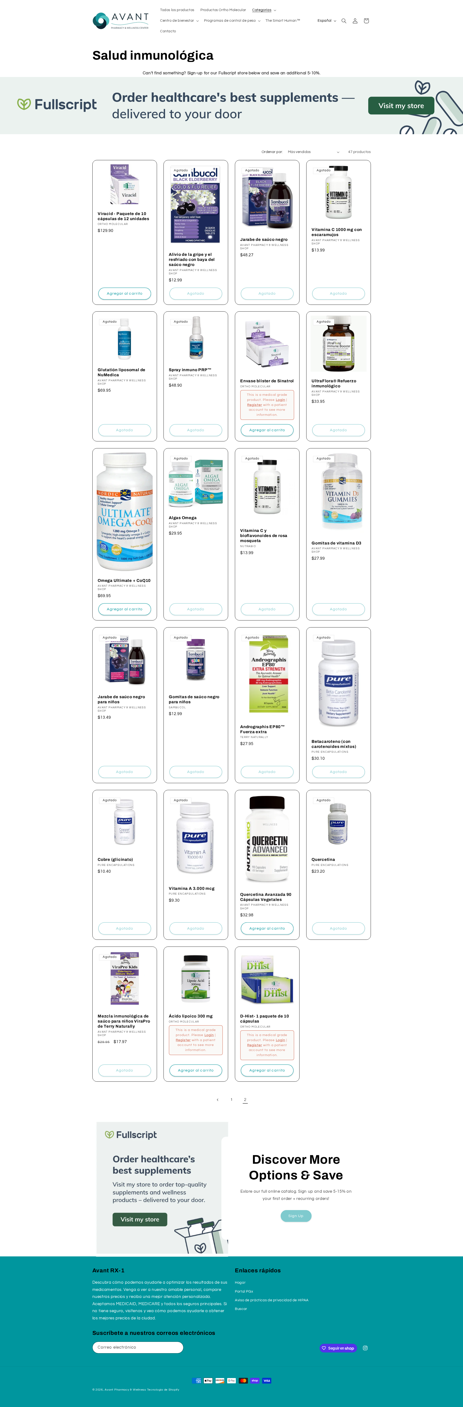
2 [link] (245, 1100)
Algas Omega (183, 517)
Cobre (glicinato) (115, 859)
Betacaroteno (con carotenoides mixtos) (334, 744)
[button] (263, 10)
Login (280, 400)
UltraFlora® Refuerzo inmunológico (334, 384)
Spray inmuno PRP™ (190, 370)
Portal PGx (244, 1291)
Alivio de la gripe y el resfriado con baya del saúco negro (192, 259)
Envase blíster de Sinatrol (267, 381)
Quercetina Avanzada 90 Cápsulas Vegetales (266, 897)
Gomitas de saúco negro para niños (194, 699)
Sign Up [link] (296, 1216)
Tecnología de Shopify (163, 1389)
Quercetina (323, 859)
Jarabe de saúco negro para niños (121, 699)
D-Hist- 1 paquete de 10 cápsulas (264, 1019)
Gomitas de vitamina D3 (336, 543)
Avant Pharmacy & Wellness (125, 1389)
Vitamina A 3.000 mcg (192, 888)
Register (254, 405)
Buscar (241, 1309)
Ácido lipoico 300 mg (191, 1016)
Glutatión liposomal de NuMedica (121, 372)
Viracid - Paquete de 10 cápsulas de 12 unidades (123, 216)
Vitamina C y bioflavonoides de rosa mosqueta (263, 536)
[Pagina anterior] (217, 1099)
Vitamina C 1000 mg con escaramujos (337, 232)
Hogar (240, 1282)
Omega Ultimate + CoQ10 (124, 580)
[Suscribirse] (177, 1347)
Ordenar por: (272, 152)
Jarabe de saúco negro (263, 239)
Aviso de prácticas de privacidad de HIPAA (272, 1300)
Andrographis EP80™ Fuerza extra (262, 729)
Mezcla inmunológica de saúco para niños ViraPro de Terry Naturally (124, 1021)
